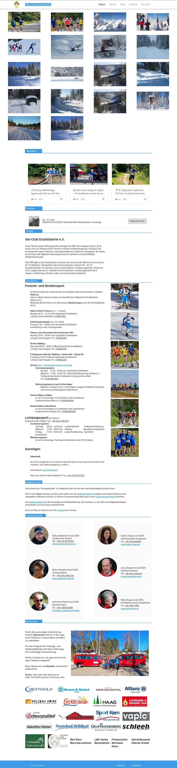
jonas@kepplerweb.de (131, 576)
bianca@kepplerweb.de (63, 578)
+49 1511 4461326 (65, 576)
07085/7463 (60, 316)
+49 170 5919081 (133, 541)
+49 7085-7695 (132, 606)
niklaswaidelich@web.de (63, 544)
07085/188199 (68, 411)
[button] (60, 222)
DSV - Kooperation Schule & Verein (54, 365)
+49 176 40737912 (75, 475)
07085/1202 (61, 338)
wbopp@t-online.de (130, 609)
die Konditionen (50, 470)
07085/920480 (51, 379)
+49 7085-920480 (64, 608)
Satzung (61, 510)
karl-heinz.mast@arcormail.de (66, 610)
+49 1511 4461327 (60, 421)
